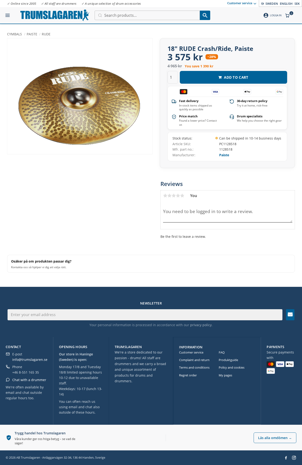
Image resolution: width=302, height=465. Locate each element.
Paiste (224, 155)
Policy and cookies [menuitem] (231, 367)
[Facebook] (286, 457)
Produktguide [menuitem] (228, 360)
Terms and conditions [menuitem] (194, 367)
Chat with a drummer (29, 380)
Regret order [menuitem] (188, 375)
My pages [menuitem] (225, 375)
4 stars (178, 195)
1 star (165, 195)
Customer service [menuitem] (239, 3)
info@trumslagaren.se (29, 359)
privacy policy (201, 325)
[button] (7, 13)
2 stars (169, 195)
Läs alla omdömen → (275, 438)
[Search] (205, 15)
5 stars (182, 195)
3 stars (174, 195)
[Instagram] (294, 457)
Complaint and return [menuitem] (194, 360)
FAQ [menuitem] (222, 352)
